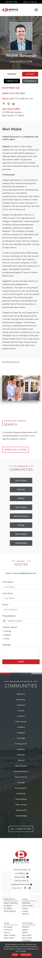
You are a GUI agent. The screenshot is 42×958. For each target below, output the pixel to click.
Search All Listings (15, 449)
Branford (21, 699)
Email (5, 604)
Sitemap (25, 914)
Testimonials (30, 81)
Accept (15, 955)
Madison (21, 749)
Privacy (25, 908)
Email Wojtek (8, 87)
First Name (7, 582)
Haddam (21, 732)
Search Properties (11, 903)
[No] (39, 950)
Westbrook (21, 810)
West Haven (21, 804)
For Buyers (8, 906)
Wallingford (21, 799)
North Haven (21, 777)
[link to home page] (21, 856)
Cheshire (21, 705)
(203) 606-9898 (17, 93)
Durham (21, 716)
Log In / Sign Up (10, 911)
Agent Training (9, 935)
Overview (11, 74)
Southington (21, 788)
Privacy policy (26, 955)
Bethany (21, 694)
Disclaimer (26, 903)
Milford (21, 760)
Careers (7, 932)
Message (6, 644)
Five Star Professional (15, 209)
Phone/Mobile (8, 616)
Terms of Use (27, 906)
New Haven (21, 766)
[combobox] (4, 620)
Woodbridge (21, 815)
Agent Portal (9, 938)
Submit (21, 662)
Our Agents (8, 927)
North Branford (21, 771)
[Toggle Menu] (36, 10)
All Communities (21, 829)
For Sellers (8, 908)
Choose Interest (9, 627)
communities (12, 81)
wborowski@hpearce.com (24, 573)
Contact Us (8, 930)
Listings (30, 74)
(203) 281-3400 (11, 2)
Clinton (21, 710)
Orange (21, 782)
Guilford (21, 727)
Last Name (7, 593)
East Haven (21, 721)
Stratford (21, 793)
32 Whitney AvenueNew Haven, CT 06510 (13, 112)
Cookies (25, 911)
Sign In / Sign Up (30, 2)
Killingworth (21, 743)
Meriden (21, 755)
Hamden (21, 738)
